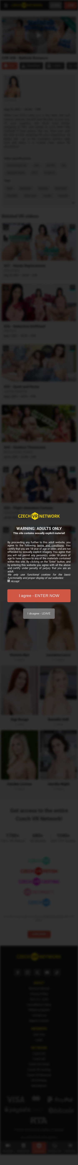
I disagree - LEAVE (39, 613)
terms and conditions (50, 545)
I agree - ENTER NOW (39, 595)
